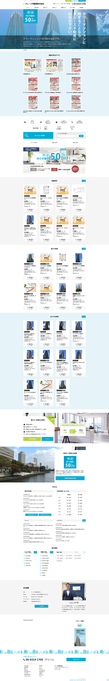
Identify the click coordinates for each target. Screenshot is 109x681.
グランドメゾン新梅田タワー (46, 333)
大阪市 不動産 (25, 50)
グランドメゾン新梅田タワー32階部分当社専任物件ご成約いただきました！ (37, 538)
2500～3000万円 (60, 558)
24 (80, 500)
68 (69, 506)
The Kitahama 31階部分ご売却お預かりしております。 (66, 533)
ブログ (40, 676)
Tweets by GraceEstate (28, 620)
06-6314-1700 (80, 4)
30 (80, 503)
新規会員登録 (26, 667)
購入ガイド (26, 668)
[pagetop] (108, 680)
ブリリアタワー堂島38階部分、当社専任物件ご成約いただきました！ (36, 534)
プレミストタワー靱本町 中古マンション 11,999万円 (33, 499)
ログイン (40, 667)
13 (69, 497)
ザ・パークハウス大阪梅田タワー (30, 198)
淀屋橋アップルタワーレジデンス (79, 296)
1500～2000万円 (69, 555)
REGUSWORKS (84, 678)
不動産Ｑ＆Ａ (26, 670)
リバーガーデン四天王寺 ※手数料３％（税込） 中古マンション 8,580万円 (37, 496)
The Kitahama (60, 333)
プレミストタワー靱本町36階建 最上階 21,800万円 (66, 525)
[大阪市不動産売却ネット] (80, 637)
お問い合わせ (41, 674)
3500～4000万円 (78, 558)
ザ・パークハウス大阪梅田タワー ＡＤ (62, 198)
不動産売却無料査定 (27, 674)
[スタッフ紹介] (80, 623)
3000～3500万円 (69, 558)
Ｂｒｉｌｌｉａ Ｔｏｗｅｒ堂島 (46, 198)
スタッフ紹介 (26, 673)
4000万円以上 (59, 560)
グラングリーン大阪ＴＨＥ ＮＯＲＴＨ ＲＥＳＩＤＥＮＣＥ (30, 229)
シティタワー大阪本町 (61, 295)
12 (80, 497)
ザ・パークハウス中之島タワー (46, 363)
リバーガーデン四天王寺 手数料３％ (30, 296)
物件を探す (41, 665)
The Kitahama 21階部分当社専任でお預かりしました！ (33, 541)
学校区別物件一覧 (42, 671)
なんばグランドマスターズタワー (79, 363)
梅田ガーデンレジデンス (45, 227)
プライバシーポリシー (27, 676)
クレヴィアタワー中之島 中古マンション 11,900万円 (33, 503)
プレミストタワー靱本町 (78, 333)
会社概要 (40, 673)
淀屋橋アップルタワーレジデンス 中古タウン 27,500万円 (34, 507)
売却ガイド (41, 668)
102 (70, 514)
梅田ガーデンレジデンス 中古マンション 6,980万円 (33, 511)
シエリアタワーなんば (77, 197)
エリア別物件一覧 (42, 670)
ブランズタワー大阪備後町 (45, 265)
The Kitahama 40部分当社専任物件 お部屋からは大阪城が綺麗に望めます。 (70, 529)
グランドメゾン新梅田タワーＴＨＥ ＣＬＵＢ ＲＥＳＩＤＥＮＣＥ (62, 364)
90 (80, 514)
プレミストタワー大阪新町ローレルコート (30, 266)
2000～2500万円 (78, 555)
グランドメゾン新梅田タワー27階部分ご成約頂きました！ (34, 530)
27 (69, 500)
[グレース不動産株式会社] (33, 4)
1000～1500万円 (60, 555)
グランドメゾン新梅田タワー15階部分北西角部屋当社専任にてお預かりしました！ (38, 526)
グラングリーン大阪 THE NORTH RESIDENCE (29, 334)
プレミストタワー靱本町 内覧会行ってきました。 (65, 536)
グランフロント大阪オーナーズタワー (63, 540)
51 (80, 506)
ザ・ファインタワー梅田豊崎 (79, 265)
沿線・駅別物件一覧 (27, 671)
